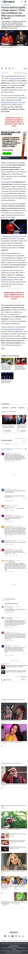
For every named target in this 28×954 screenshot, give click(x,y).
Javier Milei (13, 407)
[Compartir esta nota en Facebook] (2, 68)
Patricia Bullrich (5, 407)
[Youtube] (12, 936)
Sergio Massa (21, 407)
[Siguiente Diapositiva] (26, 423)
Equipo (25, 940)
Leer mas (24, 498)
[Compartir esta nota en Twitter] (6, 68)
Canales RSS (3, 940)
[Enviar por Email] (13, 68)
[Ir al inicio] (9, 1)
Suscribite (7, 153)
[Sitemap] (23, 936)
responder (6, 461)
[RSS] (19, 936)
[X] (8, 936)
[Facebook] (5, 936)
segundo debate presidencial (14, 329)
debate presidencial (15, 78)
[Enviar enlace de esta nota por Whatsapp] (9, 68)
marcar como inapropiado (23, 462)
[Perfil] (14, 933)
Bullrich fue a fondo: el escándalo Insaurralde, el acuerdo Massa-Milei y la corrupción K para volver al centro (14, 122)
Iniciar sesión (17, 438)
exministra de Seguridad (11, 236)
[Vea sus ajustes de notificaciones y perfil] (25, 1)
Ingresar (22, 1)
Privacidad (21, 940)
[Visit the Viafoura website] (24, 676)
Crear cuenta (23, 438)
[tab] (7, 449)
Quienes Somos (10, 940)
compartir (19, 461)
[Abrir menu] (2, 2)
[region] (14, 557)
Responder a (9, 561)
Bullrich (3, 182)
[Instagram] (16, 936)
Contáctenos (16, 940)
